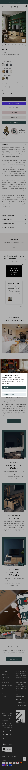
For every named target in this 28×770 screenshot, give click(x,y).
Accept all (6, 387)
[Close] (25, 374)
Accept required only (9, 390)
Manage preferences (9, 394)
